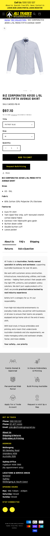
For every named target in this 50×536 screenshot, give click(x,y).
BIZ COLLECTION (19, 20)
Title (5, 119)
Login (9, 8)
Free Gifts (25, 5)
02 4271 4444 (16, 424)
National (6, 475)
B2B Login (17, 8)
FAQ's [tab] (22, 241)
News (32, 5)
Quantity (6, 143)
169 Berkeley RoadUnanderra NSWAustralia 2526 (11, 453)
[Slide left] (19, 90)
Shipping (14, 115)
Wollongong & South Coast (15, 481)
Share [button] (8, 173)
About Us (9, 5)
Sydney (6, 478)
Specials (17, 5)
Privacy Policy (14, 525)
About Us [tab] (9, 241)
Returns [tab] (9, 248)
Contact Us (40, 5)
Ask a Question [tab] (26, 248)
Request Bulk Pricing (16, 166)
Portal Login (28, 8)
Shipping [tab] (34, 241)
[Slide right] (31, 90)
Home (7, 20)
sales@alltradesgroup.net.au (22, 427)
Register (38, 8)
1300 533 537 (28, 2)
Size (5, 131)
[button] (3, 13)
